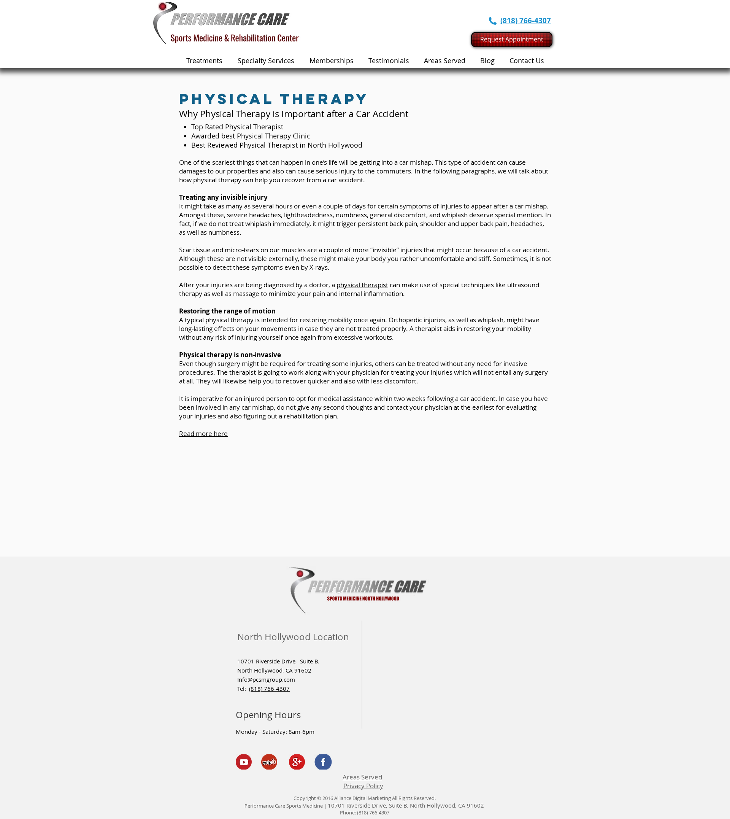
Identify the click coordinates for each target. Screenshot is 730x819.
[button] (266, 60)
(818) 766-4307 (269, 688)
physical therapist (362, 284)
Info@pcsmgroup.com (266, 679)
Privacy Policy (363, 785)
